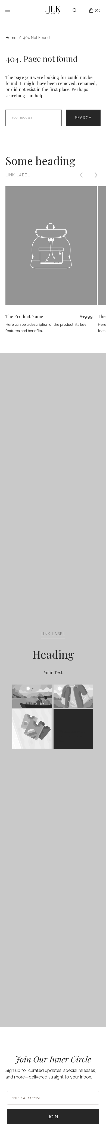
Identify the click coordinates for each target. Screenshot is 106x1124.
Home (10, 37)
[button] (75, 10)
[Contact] (83, 10)
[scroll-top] (93, 1111)
